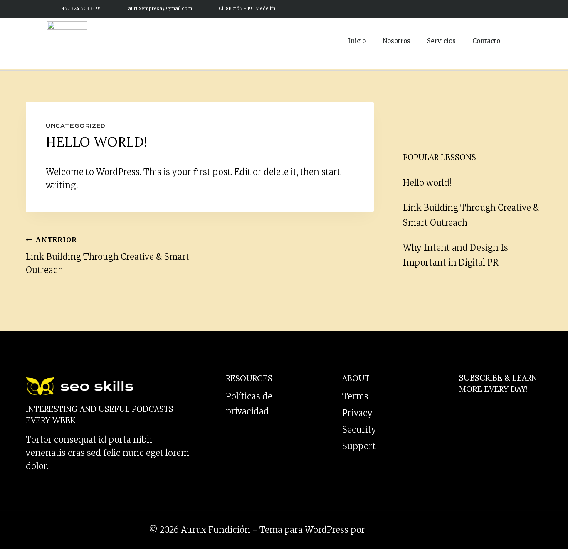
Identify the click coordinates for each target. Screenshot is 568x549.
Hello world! (427, 182)
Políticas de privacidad (249, 403)
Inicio (357, 41)
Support (359, 446)
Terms (355, 396)
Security (359, 429)
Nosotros (396, 41)
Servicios (441, 41)
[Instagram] (484, 8)
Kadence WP (393, 529)
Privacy (357, 413)
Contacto (486, 41)
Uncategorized (76, 126)
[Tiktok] (500, 8)
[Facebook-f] (468, 8)
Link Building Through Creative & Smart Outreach (107, 255)
